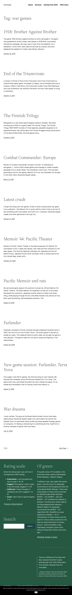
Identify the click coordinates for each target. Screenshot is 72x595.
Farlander (12, 322)
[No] (70, 590)
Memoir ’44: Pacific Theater (28, 238)
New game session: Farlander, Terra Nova (35, 367)
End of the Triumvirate (24, 73)
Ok (36, 592)
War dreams (14, 409)
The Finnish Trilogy (21, 115)
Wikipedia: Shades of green (47, 537)
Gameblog (7, 5)
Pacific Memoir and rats (25, 280)
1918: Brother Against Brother (30, 31)
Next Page (63, 448)
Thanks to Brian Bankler (13, 504)
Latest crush (14, 199)
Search (30, 526)
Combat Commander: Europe (30, 157)
